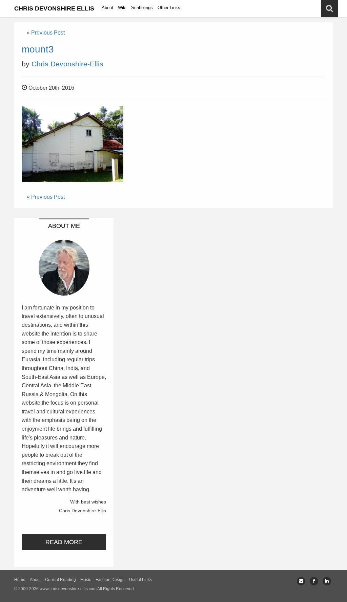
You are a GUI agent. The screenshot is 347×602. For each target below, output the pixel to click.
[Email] (301, 581)
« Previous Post (46, 33)
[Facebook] (314, 581)
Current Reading (60, 579)
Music (85, 579)
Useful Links (140, 579)
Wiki (122, 7)
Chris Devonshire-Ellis (67, 64)
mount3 (38, 49)
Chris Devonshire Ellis (54, 8)
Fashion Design (110, 579)
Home (19, 579)
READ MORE (63, 542)
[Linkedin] (327, 581)
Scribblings (142, 7)
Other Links (169, 7)
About (107, 7)
